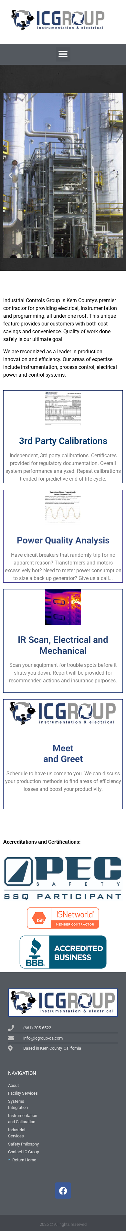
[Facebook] (63, 1190)
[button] (63, 54)
